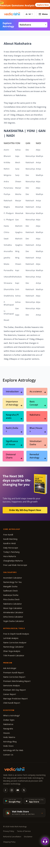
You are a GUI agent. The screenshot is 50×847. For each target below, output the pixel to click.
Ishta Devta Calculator (13, 616)
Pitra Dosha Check (11, 599)
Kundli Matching (10, 539)
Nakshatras (8, 724)
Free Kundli (8, 534)
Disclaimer (28, 836)
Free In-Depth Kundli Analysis (16, 634)
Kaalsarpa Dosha (10, 595)
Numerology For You (12, 582)
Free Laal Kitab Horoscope (15, 565)
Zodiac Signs (8, 720)
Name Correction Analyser (15, 642)
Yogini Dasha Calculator (13, 621)
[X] (23, 790)
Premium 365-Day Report (14, 690)
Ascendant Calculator (12, 577)
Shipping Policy (9, 842)
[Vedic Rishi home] (12, 14)
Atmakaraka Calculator (13, 612)
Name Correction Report (14, 677)
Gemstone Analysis (11, 685)
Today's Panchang (11, 552)
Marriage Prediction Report (15, 698)
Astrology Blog (10, 741)
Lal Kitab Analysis (10, 638)
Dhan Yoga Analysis (11, 651)
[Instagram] (11, 790)
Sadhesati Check (10, 590)
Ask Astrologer (9, 668)
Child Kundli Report (11, 703)
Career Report (9, 694)
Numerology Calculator (13, 646)
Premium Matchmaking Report (17, 681)
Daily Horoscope (10, 547)
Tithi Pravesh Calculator (13, 655)
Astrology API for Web (13, 750)
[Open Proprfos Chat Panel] (45, 841)
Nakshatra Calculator (12, 604)
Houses (6, 733)
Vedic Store (8, 746)
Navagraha (8, 728)
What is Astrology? (11, 715)
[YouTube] (17, 790)
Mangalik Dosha (10, 586)
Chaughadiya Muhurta (13, 560)
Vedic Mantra (9, 737)
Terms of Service (24, 831)
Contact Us (8, 754)
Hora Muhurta (9, 556)
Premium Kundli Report (13, 672)
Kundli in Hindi (9, 543)
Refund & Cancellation (12, 836)
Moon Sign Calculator (12, 608)
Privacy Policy (8, 831)
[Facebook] (5, 790)
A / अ (28, 14)
